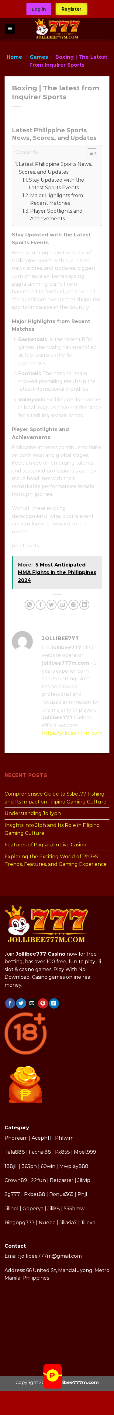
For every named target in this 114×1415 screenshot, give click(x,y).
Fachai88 (40, 1152)
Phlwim (64, 1138)
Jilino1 (12, 1208)
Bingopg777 (20, 1222)
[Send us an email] (32, 1003)
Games (39, 57)
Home (14, 57)
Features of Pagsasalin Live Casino (45, 845)
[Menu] (10, 29)
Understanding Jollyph (33, 813)
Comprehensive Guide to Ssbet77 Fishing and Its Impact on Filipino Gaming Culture (55, 798)
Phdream (16, 1138)
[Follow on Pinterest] (43, 1003)
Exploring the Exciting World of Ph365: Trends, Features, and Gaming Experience (56, 860)
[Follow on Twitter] (21, 1003)
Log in (39, 9)
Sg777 (12, 1194)
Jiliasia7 (68, 1222)
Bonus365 (61, 1194)
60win (48, 1166)
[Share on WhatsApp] (30, 605)
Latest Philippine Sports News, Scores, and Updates (55, 168)
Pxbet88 (34, 1194)
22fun (38, 1180)
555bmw (74, 1208)
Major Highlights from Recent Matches (56, 199)
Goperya (32, 1208)
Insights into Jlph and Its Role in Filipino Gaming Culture (52, 829)
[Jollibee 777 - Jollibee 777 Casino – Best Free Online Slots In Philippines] (57, 29)
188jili (11, 1166)
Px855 (62, 1152)
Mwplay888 (73, 1166)
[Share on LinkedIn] (84, 605)
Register (71, 9)
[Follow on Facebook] (10, 1003)
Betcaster (62, 1180)
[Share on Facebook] (41, 605)
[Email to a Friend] (62, 605)
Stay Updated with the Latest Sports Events (56, 184)
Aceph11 (41, 1138)
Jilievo (88, 1222)
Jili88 (53, 1208)
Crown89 (16, 1180)
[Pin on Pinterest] (73, 605)
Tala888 (15, 1152)
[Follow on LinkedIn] (54, 1003)
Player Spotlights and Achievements (56, 215)
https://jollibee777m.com (72, 733)
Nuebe (47, 1222)
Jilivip (84, 1180)
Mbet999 (85, 1152)
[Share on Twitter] (52, 605)
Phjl (82, 1194)
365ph (29, 1166)
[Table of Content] (92, 153)
